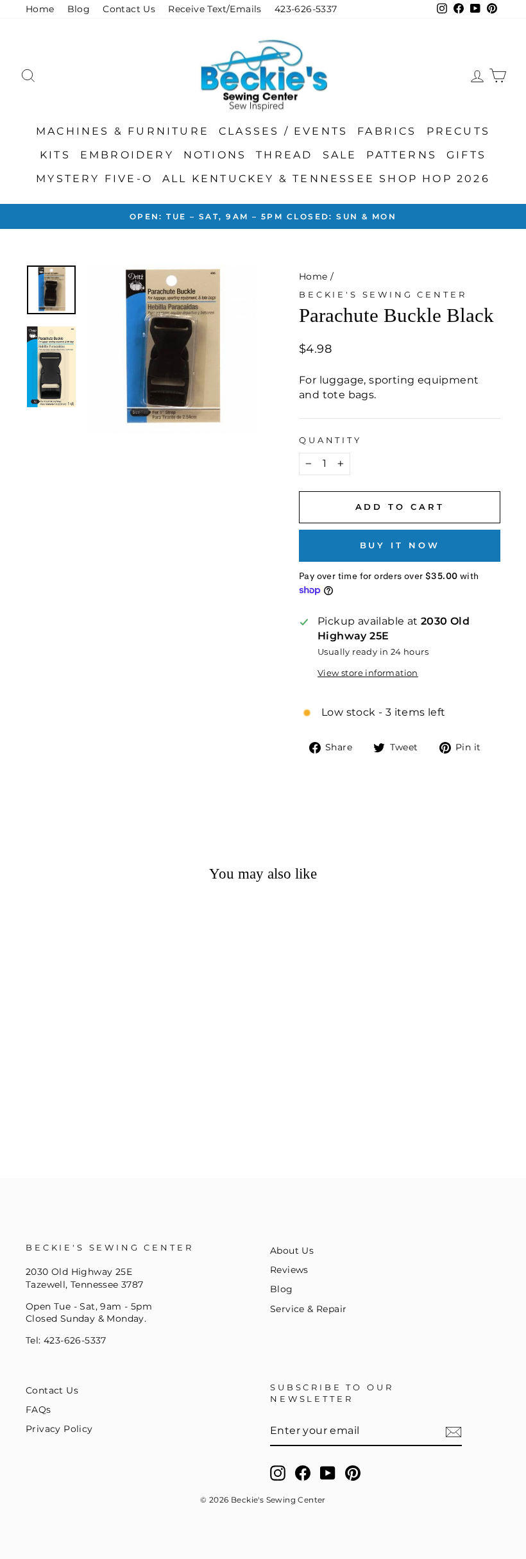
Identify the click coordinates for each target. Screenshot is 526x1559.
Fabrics (386, 131)
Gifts (466, 155)
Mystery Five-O (94, 179)
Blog (78, 9)
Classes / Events (283, 131)
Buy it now (400, 545)
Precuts (458, 131)
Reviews (289, 1270)
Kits (55, 155)
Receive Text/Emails (215, 9)
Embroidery (127, 155)
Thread (284, 155)
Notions (214, 155)
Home (40, 9)
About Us (292, 1250)
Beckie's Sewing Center (382, 294)
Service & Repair (308, 1309)
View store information (368, 673)
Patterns (401, 155)
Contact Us (129, 9)
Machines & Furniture (122, 131)
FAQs (38, 1409)
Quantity (330, 440)
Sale (340, 155)
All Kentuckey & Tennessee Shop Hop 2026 (326, 179)
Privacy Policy (59, 1429)
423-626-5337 (306, 9)
